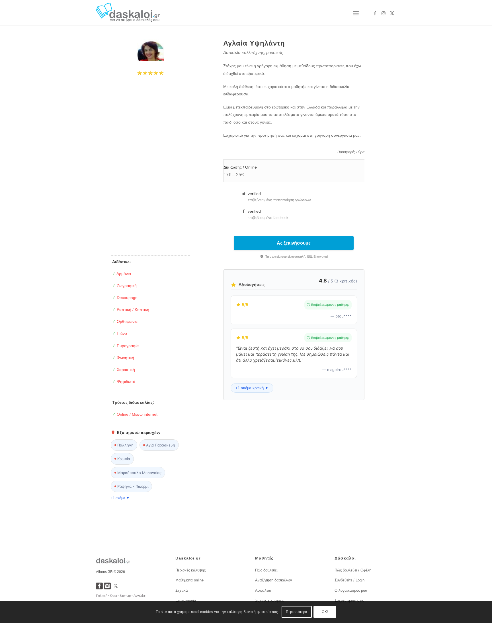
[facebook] (99, 587)
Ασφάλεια (263, 590)
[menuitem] (356, 13)
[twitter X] (115, 587)
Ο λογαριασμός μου (351, 590)
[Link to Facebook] (375, 13)
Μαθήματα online (189, 580)
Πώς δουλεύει (266, 570)
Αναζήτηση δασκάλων (273, 580)
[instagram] (107, 587)
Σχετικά (181, 590)
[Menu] (356, 13)
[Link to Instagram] (383, 13)
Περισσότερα (297, 612)
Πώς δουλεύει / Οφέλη (353, 570)
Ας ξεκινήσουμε (294, 243)
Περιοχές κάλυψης (190, 570)
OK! (325, 612)
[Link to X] (392, 13)
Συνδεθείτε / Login (349, 580)
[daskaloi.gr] (128, 13)
